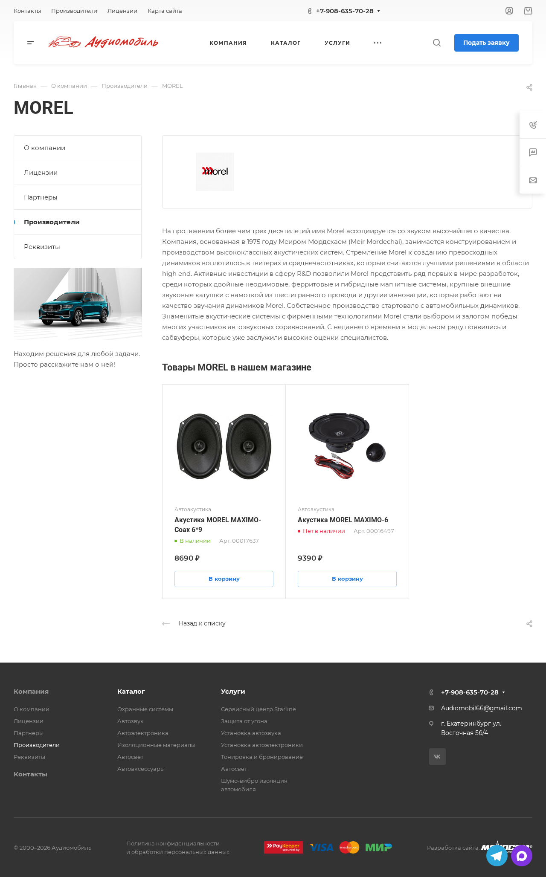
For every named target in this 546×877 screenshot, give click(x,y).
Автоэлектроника (142, 732)
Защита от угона (244, 721)
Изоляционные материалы (156, 744)
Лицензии (41, 172)
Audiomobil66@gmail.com (481, 708)
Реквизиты (42, 247)
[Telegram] (497, 855)
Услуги (233, 691)
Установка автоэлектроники (262, 744)
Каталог (131, 691)
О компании (44, 148)
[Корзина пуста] (527, 11)
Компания (31, 691)
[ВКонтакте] (437, 756)
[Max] (521, 855)
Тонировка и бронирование (262, 756)
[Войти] (509, 11)
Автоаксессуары (141, 768)
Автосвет (130, 756)
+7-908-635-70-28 (345, 11)
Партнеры (41, 197)
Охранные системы (145, 709)
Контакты (30, 774)
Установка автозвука (251, 732)
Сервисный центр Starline (258, 709)
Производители (52, 222)
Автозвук (130, 721)
